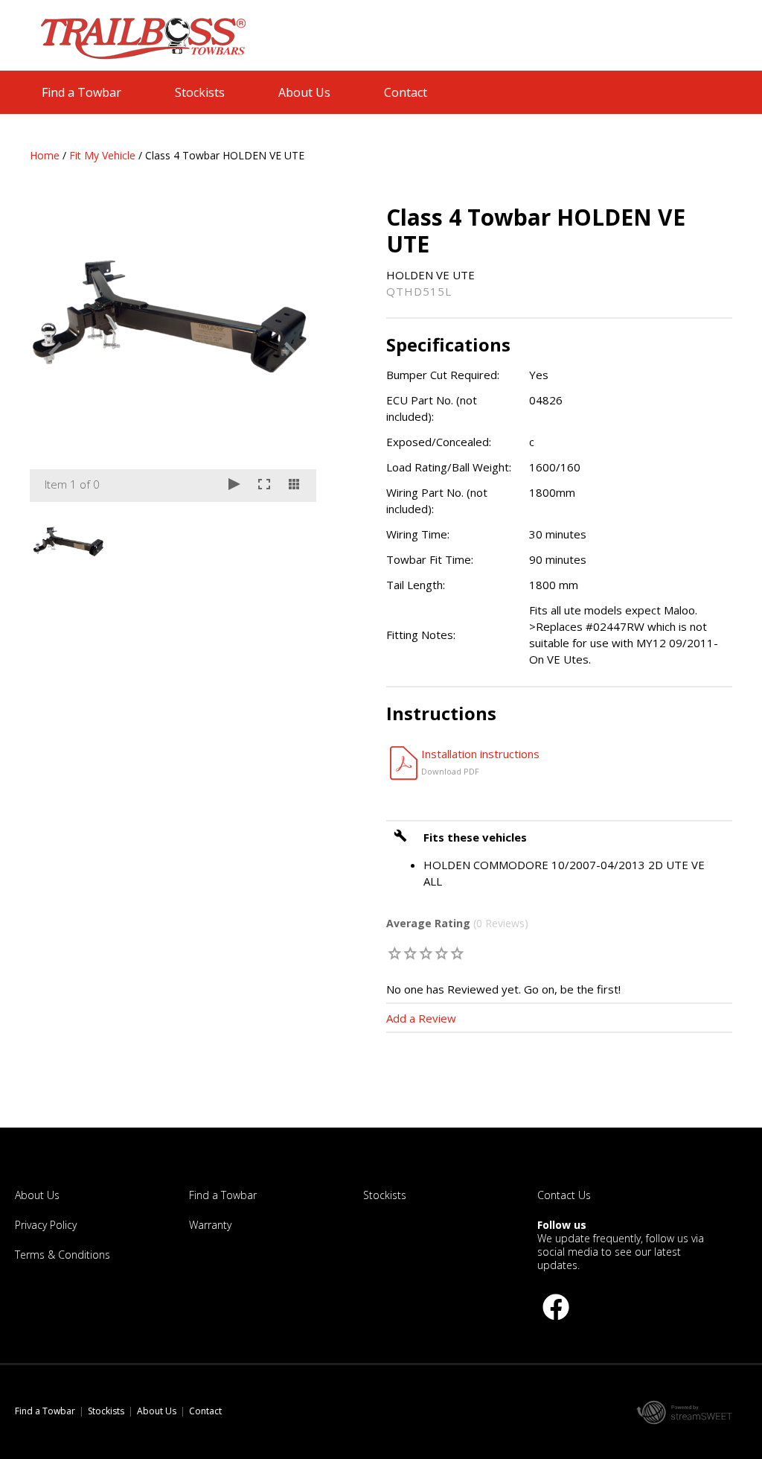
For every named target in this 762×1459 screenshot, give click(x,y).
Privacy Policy (46, 1225)
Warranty (210, 1225)
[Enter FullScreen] (264, 486)
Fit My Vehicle (102, 155)
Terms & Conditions (62, 1254)
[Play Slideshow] (234, 486)
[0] (395, 953)
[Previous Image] (55, 353)
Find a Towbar (81, 92)
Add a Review (421, 1018)
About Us (304, 92)
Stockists (200, 92)
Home (45, 155)
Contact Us (564, 1195)
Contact (405, 92)
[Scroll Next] (291, 539)
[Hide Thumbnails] (293, 486)
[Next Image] (291, 353)
